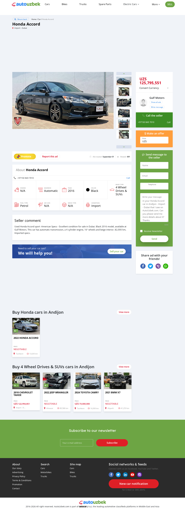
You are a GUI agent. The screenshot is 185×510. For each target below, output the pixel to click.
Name (145, 165)
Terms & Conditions (21, 480)
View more (124, 312)
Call (128, 178)
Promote (26, 156)
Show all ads (156, 102)
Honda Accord (48, 19)
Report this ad (50, 156)
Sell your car (116, 251)
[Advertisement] (52, 52)
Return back (22, 19)
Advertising (17, 472)
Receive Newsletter (153, 231)
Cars (47, 4)
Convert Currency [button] (149, 88)
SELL (170, 4)
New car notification (133, 484)
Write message (157, 107)
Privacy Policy (18, 476)
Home (34, 19)
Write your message (152, 197)
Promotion (17, 484)
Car (39, 19)
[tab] (154, 88)
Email (145, 175)
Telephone (152, 184)
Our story (16, 468)
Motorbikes (46, 472)
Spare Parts (105, 4)
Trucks (83, 4)
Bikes (64, 4)
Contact (16, 488)
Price (144, 138)
